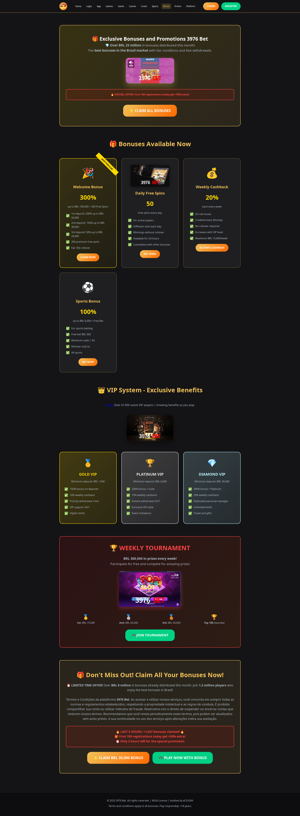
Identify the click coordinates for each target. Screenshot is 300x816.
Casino (132, 6)
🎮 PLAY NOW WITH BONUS (183, 757)
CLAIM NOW (87, 257)
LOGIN (211, 6)
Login (89, 6)
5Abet (109, 405)
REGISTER (231, 6)
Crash (144, 6)
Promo (178, 6)
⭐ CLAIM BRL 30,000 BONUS (118, 757)
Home (78, 6)
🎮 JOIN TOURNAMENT (150, 635)
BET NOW (88, 362)
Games (109, 6)
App (99, 6)
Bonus (166, 6)
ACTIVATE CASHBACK (212, 247)
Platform (190, 6)
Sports (155, 6)
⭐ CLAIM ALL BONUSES (150, 110)
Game (121, 6)
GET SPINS (150, 254)
